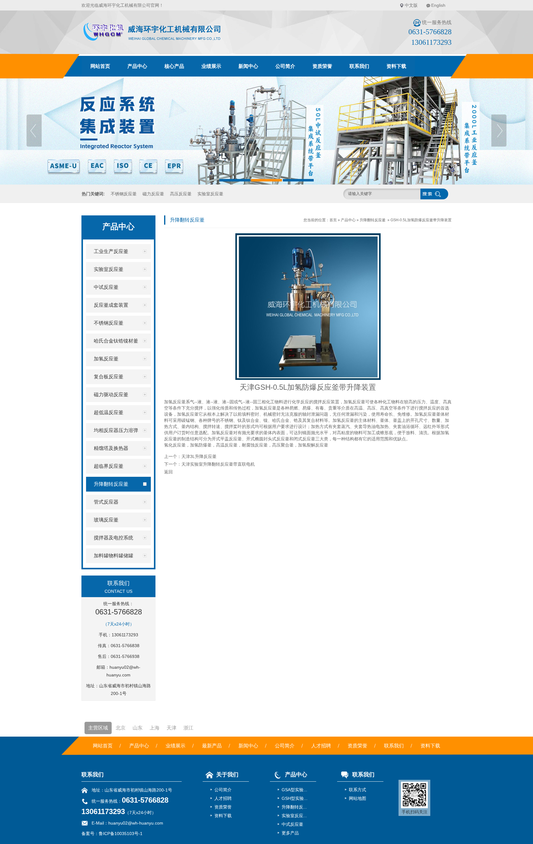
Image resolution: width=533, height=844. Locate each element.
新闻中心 (248, 66)
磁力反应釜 (153, 193)
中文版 (411, 5)
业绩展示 (211, 66)
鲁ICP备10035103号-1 (121, 833)
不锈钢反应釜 (124, 193)
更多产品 (290, 832)
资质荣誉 (322, 66)
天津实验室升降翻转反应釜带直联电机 (218, 464)
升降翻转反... (294, 807)
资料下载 (396, 66)
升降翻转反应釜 (373, 220)
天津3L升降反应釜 (199, 456)
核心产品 (174, 66)
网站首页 (100, 66)
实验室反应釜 (210, 193)
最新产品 (212, 745)
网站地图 (357, 798)
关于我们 (227, 774)
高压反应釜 (181, 193)
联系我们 (359, 66)
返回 (168, 471)
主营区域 (98, 727)
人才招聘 (321, 745)
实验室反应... (294, 815)
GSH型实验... (295, 798)
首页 (333, 220)
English (438, 5)
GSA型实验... (294, 789)
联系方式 (357, 789)
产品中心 (137, 66)
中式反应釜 (292, 824)
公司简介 (285, 66)
